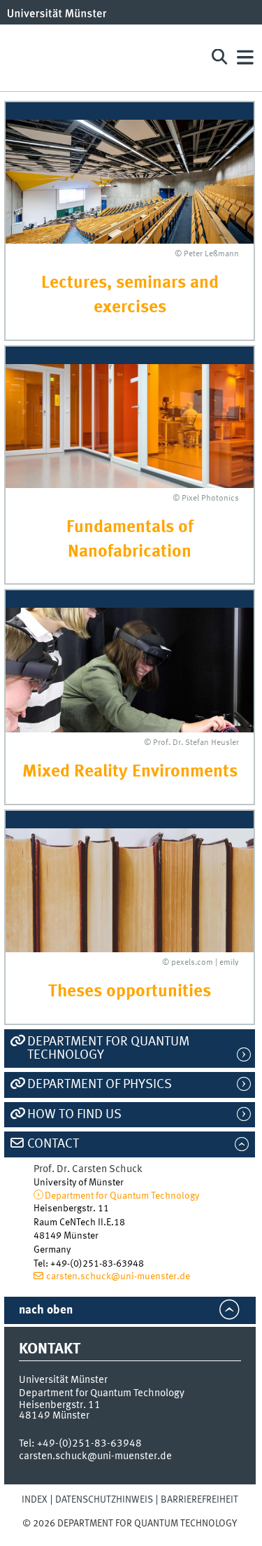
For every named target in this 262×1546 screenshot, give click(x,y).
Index (35, 1500)
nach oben (46, 1310)
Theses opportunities (129, 992)
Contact (53, 1144)
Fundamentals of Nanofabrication (130, 540)
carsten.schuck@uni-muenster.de (118, 1276)
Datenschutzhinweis (104, 1500)
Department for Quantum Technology (108, 1048)
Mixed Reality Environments (130, 772)
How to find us (74, 1114)
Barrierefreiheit (199, 1500)
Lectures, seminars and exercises (130, 295)
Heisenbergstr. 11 (60, 1405)
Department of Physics (99, 1084)
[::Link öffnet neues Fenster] (130, 670)
